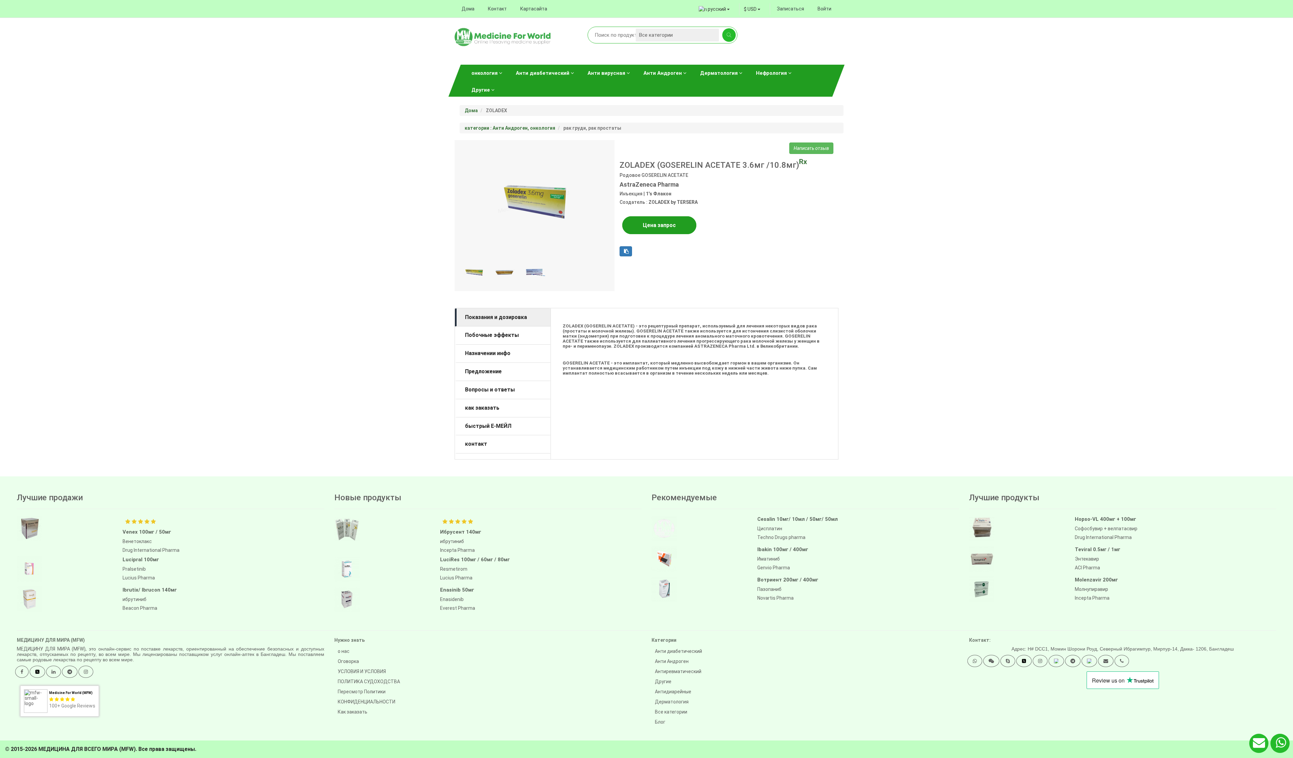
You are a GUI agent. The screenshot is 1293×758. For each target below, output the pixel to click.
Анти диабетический (543, 73)
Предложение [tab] (483, 371)
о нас (344, 651)
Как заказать (352, 712)
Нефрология (772, 73)
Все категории (671, 712)
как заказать (482, 408)
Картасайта (533, 8)
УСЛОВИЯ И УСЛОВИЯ (362, 671)
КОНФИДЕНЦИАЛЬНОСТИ (366, 701)
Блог (660, 722)
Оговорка (348, 661)
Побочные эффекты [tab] (492, 335)
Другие (481, 90)
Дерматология (719, 73)
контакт (476, 444)
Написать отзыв (811, 148)
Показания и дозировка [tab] (496, 317)
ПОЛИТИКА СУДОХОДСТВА (369, 681)
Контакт (497, 8)
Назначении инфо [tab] (487, 353)
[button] (974, 661)
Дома (468, 8)
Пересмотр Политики (362, 691)
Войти (824, 8)
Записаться (790, 8)
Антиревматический (678, 671)
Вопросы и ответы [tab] (490, 389)
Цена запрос (659, 225)
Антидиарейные (673, 691)
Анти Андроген (663, 73)
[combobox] (752, 9)
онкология (485, 73)
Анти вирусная (607, 73)
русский (717, 9)
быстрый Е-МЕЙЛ (488, 426)
